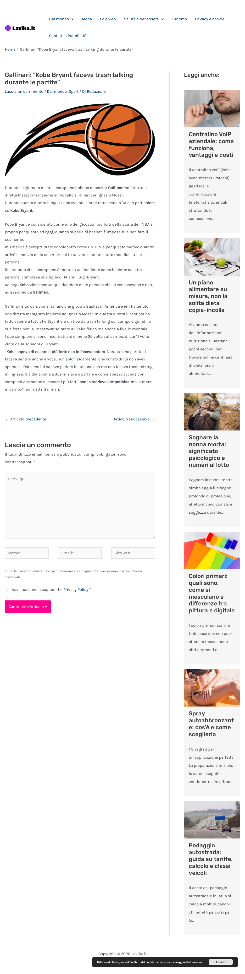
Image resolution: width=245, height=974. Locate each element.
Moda (87, 18)
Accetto (221, 962)
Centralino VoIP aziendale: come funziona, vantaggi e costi (211, 144)
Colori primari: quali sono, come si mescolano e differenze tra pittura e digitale (212, 593)
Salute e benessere (141, 18)
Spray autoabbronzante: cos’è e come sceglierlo (211, 723)
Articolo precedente (25, 419)
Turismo (179, 18)
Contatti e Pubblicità (67, 35)
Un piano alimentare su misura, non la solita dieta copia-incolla (208, 296)
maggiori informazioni (189, 962)
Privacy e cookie (209, 18)
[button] (71, 19)
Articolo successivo (134, 419)
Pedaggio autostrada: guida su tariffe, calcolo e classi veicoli (211, 859)
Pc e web (108, 18)
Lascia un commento (24, 91)
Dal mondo (59, 18)
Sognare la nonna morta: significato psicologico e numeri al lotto (209, 451)
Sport (73, 91)
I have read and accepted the (50, 589)
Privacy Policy (76, 589)
